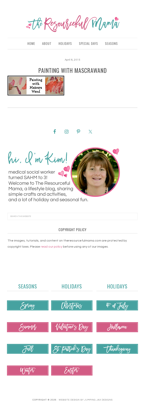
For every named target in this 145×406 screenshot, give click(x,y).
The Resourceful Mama (72, 23)
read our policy (51, 246)
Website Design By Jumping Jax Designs (86, 400)
